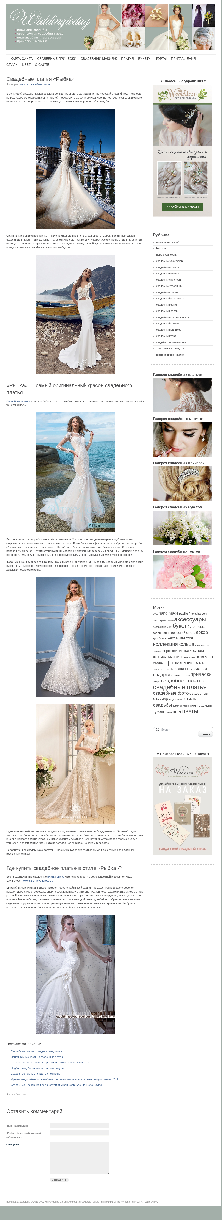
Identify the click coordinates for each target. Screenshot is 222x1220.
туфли (158, 712)
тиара (186, 706)
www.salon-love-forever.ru (38, 880)
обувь (158, 663)
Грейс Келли (167, 620)
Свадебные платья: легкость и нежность (35, 1073)
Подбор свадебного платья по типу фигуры (37, 1068)
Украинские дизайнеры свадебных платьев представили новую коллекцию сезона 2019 (64, 1079)
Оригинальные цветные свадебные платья (37, 1057)
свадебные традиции (169, 286)
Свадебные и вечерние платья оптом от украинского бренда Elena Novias (56, 1085)
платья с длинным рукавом (185, 668)
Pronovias (195, 613)
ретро (156, 681)
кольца (186, 644)
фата (168, 712)
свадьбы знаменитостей (171, 342)
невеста (204, 656)
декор (202, 632)
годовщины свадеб (167, 242)
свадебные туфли (167, 292)
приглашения (180, 675)
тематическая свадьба (170, 348)
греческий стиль (182, 632)
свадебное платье (19, 1094)
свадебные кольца (167, 267)
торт (192, 705)
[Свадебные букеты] (182, 546)
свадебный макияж (168, 323)
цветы (190, 711)
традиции (204, 705)
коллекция (165, 644)
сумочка (177, 706)
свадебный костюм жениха (172, 317)
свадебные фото (171, 693)
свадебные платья (40, 84)
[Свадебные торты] (182, 590)
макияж (176, 656)
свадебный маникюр (168, 329)
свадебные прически (169, 279)
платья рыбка (55, 876)
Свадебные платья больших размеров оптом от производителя (50, 1062)
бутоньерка (197, 626)
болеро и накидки (162, 627)
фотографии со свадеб (170, 354)
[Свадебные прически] (182, 502)
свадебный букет (166, 304)
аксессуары (190, 619)
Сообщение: (12, 1144)
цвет (177, 711)
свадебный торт (166, 336)
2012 (155, 613)
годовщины (161, 632)
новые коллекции (166, 254)
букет (180, 626)
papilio (183, 613)
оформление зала (185, 663)
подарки (161, 674)
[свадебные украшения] (182, 217)
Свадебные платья (18, 401)
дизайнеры (160, 638)
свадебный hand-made (170, 298)
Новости (23, 84)
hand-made (168, 613)
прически (201, 674)
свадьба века (176, 699)
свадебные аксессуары (170, 261)
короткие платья (176, 651)
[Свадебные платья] (75, 169)
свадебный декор (167, 311)
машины (189, 657)
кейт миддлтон (180, 638)
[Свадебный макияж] (182, 457)
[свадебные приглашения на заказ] (182, 856)
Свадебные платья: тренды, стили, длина (36, 1051)
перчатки (158, 669)
